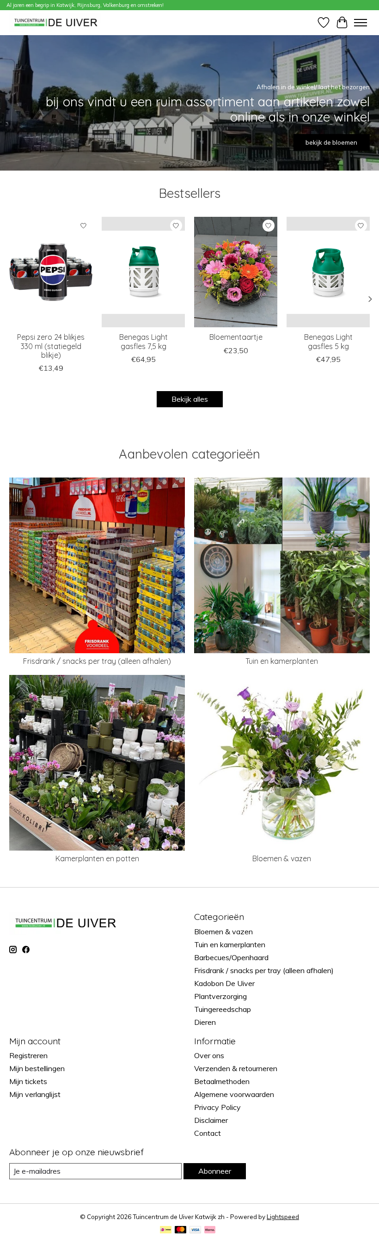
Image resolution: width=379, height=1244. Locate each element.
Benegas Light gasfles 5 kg (328, 341)
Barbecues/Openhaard (231, 957)
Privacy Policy (217, 1107)
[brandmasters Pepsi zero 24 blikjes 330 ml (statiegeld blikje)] (50, 272)
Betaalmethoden (222, 1081)
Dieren (205, 1022)
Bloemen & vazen (281, 858)
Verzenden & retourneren (235, 1068)
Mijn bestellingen (37, 1068)
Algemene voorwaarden (234, 1094)
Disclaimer (211, 1120)
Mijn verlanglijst (35, 1094)
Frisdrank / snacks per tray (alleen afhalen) (97, 661)
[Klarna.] (209, 1230)
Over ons (209, 1055)
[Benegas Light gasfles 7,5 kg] (143, 272)
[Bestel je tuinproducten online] (56, 22)
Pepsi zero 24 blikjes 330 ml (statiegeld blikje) (51, 345)
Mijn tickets (28, 1081)
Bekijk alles (189, 399)
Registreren (28, 1055)
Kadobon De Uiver (224, 983)
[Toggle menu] (360, 22)
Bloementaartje (236, 337)
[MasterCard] (181, 1230)
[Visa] (196, 1230)
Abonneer (214, 1171)
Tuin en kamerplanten (281, 661)
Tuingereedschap (222, 1009)
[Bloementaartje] (235, 272)
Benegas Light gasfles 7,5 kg (143, 341)
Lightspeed (283, 1216)
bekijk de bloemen (331, 142)
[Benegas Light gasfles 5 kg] (328, 272)
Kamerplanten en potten (97, 858)
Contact (207, 1133)
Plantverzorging (220, 996)
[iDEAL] (165, 1230)
